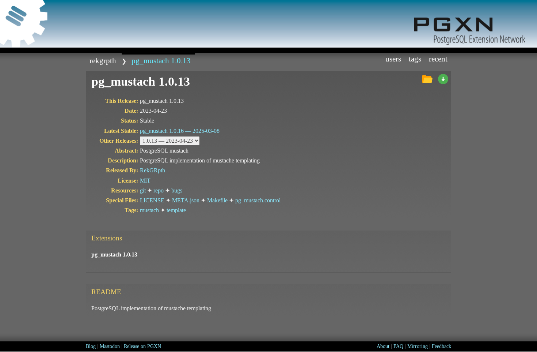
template (176, 210)
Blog (91, 346)
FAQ (398, 346)
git (143, 190)
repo (158, 190)
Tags (415, 59)
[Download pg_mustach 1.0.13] (443, 79)
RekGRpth (103, 60)
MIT (145, 180)
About (383, 346)
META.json (185, 200)
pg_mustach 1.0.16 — (180, 131)
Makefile (217, 200)
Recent (438, 59)
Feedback (441, 346)
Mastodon (110, 346)
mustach (149, 210)
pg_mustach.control (258, 200)
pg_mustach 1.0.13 (161, 60)
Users (393, 59)
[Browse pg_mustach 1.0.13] (427, 79)
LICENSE (152, 200)
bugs (176, 190)
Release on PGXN (142, 346)
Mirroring (417, 346)
